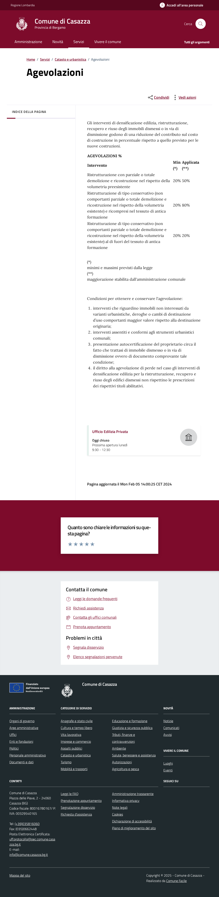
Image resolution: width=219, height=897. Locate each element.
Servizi (45, 59)
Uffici (12, 734)
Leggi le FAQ (69, 793)
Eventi (168, 770)
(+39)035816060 (27, 823)
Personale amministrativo (27, 755)
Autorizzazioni (122, 762)
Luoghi (168, 763)
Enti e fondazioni (21, 741)
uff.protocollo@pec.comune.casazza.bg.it (32, 842)
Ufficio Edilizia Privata (110, 431)
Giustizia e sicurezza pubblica (132, 727)
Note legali (119, 807)
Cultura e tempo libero (76, 727)
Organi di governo (21, 720)
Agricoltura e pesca (125, 768)
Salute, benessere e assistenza (134, 755)
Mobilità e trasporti (74, 768)
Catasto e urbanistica (70, 59)
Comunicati (171, 727)
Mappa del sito (19, 875)
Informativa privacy (125, 800)
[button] (181, 5)
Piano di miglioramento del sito (134, 828)
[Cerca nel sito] (200, 24)
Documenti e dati (21, 762)
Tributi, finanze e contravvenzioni (123, 738)
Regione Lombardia (23, 5)
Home (31, 59)
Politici (14, 748)
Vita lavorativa (71, 734)
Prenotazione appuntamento (81, 800)
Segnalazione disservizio (78, 807)
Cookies (117, 814)
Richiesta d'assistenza (76, 814)
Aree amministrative (23, 727)
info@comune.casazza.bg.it (28, 854)
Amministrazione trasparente (133, 793)
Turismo (66, 762)
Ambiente (119, 748)
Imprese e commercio (76, 741)
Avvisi (167, 734)
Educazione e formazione (129, 720)
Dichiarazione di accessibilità (132, 821)
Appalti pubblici (71, 748)
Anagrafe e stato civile (77, 720)
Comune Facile (176, 880)
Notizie (168, 720)
